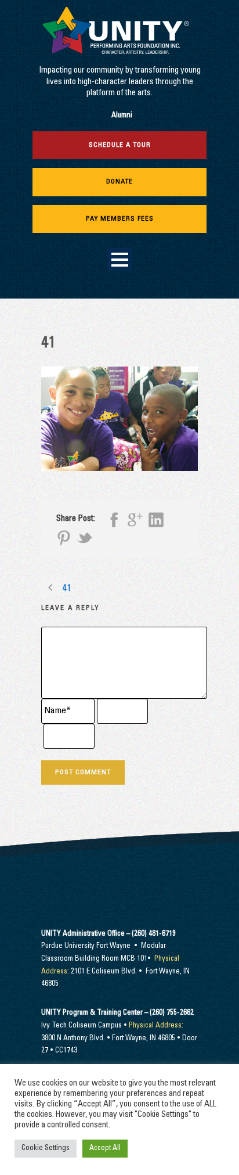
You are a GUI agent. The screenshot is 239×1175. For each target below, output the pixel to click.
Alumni (121, 116)
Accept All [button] (105, 1148)
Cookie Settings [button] (45, 1148)
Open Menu (119, 259)
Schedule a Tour (120, 145)
